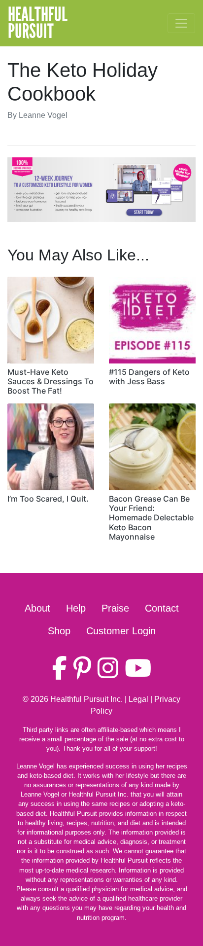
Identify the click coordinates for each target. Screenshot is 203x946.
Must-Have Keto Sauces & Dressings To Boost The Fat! (50, 381)
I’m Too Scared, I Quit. (48, 499)
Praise (115, 608)
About (37, 608)
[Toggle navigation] (181, 23)
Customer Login (121, 630)
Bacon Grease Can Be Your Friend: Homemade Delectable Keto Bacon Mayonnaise (151, 518)
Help (76, 608)
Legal (138, 699)
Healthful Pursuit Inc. (86, 699)
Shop (59, 630)
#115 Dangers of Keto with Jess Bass (149, 376)
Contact (162, 608)
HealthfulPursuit (38, 23)
